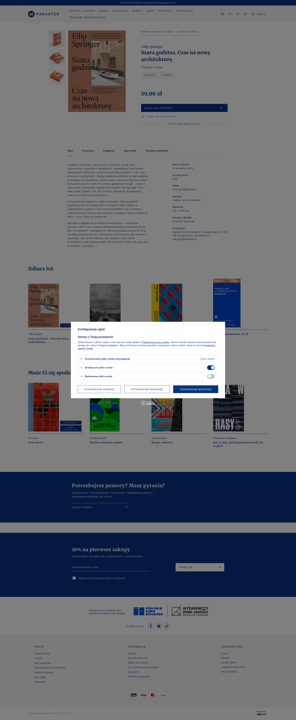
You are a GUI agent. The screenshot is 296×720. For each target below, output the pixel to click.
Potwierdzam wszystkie (196, 389)
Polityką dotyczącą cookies (155, 342)
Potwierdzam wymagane (147, 389)
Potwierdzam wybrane (99, 389)
